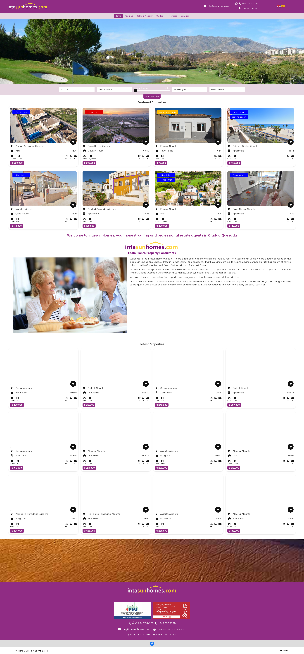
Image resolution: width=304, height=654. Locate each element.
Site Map (284, 650)
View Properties (152, 96)
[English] (279, 6)
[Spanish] (283, 6)
